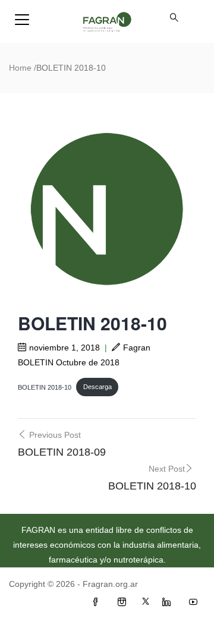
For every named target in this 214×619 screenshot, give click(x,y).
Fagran (136, 347)
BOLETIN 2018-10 (44, 386)
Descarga (97, 386)
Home (20, 67)
